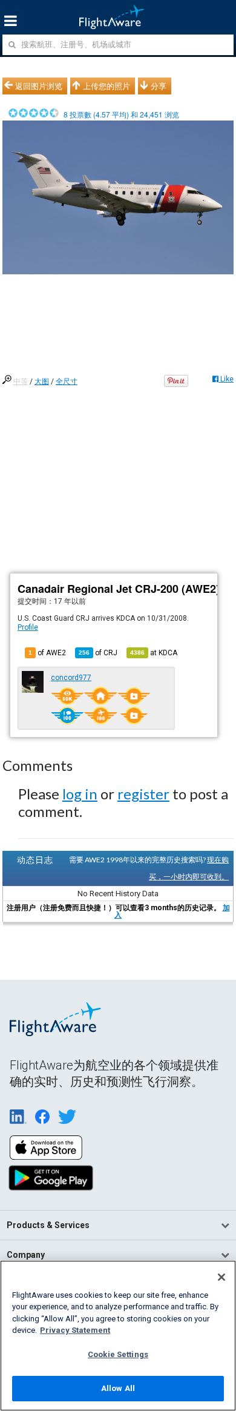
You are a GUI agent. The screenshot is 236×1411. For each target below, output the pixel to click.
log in (79, 793)
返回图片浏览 (38, 86)
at (153, 653)
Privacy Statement (75, 1330)
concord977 (71, 677)
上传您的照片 (106, 86)
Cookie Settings (118, 1354)
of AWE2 (47, 653)
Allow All (118, 1388)
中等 (20, 381)
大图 (41, 381)
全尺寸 (66, 381)
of (98, 653)
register (143, 793)
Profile (28, 627)
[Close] (221, 1277)
